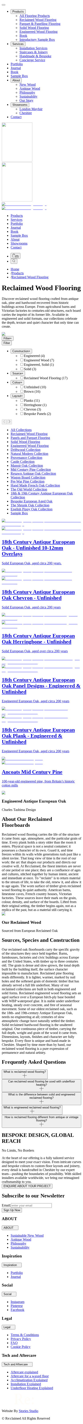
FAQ (14, 1343)
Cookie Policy (21, 1347)
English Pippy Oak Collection (31, 509)
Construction (21, 351)
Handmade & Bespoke (35, 56)
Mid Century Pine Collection (31, 469)
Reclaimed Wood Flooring (37, 20)
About (16, 80)
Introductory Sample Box (37, 39)
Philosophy (27, 92)
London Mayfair (30, 109)
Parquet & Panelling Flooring (39, 24)
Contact (16, 117)
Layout (17, 396)
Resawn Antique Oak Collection (33, 473)
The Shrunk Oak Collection (30, 505)
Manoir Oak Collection (27, 465)
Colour (17, 382)
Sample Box (19, 76)
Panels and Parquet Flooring (30, 438)
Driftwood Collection (26, 450)
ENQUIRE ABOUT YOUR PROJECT (27, 1186)
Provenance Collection (26, 457)
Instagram (17, 1302)
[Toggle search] (14, 261)
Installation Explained (26, 1384)
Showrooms (19, 104)
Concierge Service (32, 60)
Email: (6, 1205)
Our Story (26, 100)
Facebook (17, 1310)
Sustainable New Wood (27, 1235)
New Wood (27, 84)
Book (23, 35)
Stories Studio (28, 1411)
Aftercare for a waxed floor (30, 1376)
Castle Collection (23, 461)
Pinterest (17, 1306)
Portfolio (17, 64)
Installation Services (33, 48)
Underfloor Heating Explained (32, 1388)
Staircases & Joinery (33, 52)
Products (18, 11)
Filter (8, 338)
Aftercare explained (24, 1372)
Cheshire (25, 113)
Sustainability (20, 1247)
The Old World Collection (29, 489)
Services (18, 44)
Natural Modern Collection (29, 453)
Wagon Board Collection (28, 477)
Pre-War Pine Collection (27, 481)
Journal (16, 68)
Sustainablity (28, 96)
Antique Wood (29, 88)
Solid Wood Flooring (34, 28)
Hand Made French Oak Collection (35, 485)
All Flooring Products (34, 16)
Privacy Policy (21, 1339)
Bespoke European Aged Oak (31, 501)
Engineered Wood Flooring (38, 31)
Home (15, 269)
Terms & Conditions (25, 1335)
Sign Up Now (12, 1210)
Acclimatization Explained (29, 1380)
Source (17, 373)
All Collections (21, 430)
